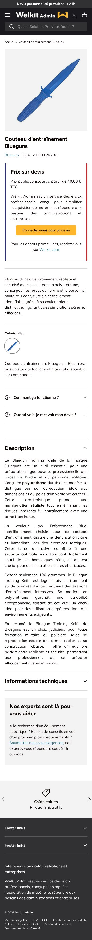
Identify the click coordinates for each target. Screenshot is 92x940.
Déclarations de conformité (22, 928)
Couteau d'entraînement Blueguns (41, 41)
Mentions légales (16, 920)
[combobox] (46, 26)
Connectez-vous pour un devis (46, 230)
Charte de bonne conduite (70, 920)
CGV (35, 920)
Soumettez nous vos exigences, (36, 742)
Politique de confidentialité (22, 924)
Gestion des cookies (57, 924)
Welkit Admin (24, 912)
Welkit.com (49, 249)
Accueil (9, 41)
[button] (84, 15)
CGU (45, 920)
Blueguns (12, 155)
